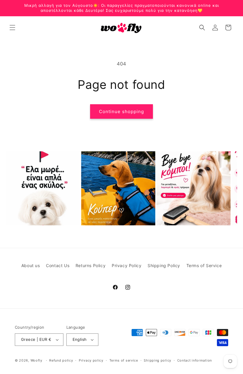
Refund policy (61, 360)
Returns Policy (90, 265)
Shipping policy (157, 360)
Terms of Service (204, 265)
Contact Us (57, 265)
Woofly (36, 360)
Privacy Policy (126, 265)
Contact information (194, 360)
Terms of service (123, 360)
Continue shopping (121, 111)
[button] (12, 27)
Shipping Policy (164, 265)
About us (30, 265)
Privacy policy (91, 360)
